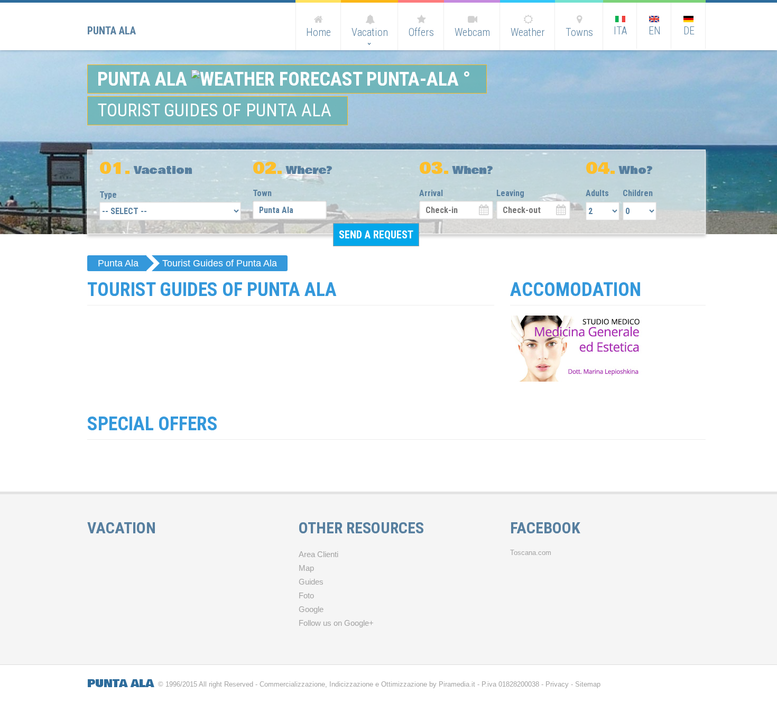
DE (689, 30)
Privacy (557, 684)
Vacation (370, 32)
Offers (421, 32)
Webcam (472, 32)
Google (311, 609)
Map (306, 568)
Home (318, 32)
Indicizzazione (351, 684)
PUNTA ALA (120, 684)
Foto (306, 595)
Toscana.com (530, 553)
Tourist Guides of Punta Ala (219, 263)
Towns (579, 32)
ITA (620, 30)
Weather (528, 32)
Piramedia (454, 684)
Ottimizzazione (404, 684)
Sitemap (587, 684)
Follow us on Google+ (336, 623)
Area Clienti (318, 554)
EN (655, 30)
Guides (311, 582)
